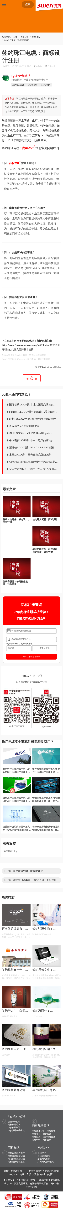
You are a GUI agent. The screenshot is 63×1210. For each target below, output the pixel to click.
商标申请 (36, 1139)
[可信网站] (50, 1204)
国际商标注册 (49, 1137)
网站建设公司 (43, 1156)
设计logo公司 (14, 1121)
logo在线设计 (14, 1127)
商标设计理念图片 (16, 1153)
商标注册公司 (38, 1131)
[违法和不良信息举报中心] (32, 1196)
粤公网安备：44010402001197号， (20, 1180)
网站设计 (41, 1153)
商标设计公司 (14, 1124)
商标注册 (14, 163)
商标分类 (36, 1137)
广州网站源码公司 (45, 1161)
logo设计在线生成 (16, 1130)
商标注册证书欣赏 (16, 1161)
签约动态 (36, 37)
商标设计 (28, 148)
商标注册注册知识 (16, 1156)
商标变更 (36, 1134)
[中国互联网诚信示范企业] (13, 1196)
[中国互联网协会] (13, 1204)
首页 (15, 37)
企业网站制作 (43, 1158)
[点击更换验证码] (44, 648)
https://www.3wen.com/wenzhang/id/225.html (25, 345)
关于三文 (24, 37)
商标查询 (47, 1139)
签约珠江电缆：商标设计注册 (16, 40)
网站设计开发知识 (16, 1158)
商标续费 (51, 1131)
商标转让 (47, 1134)
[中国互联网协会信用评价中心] (32, 1204)
